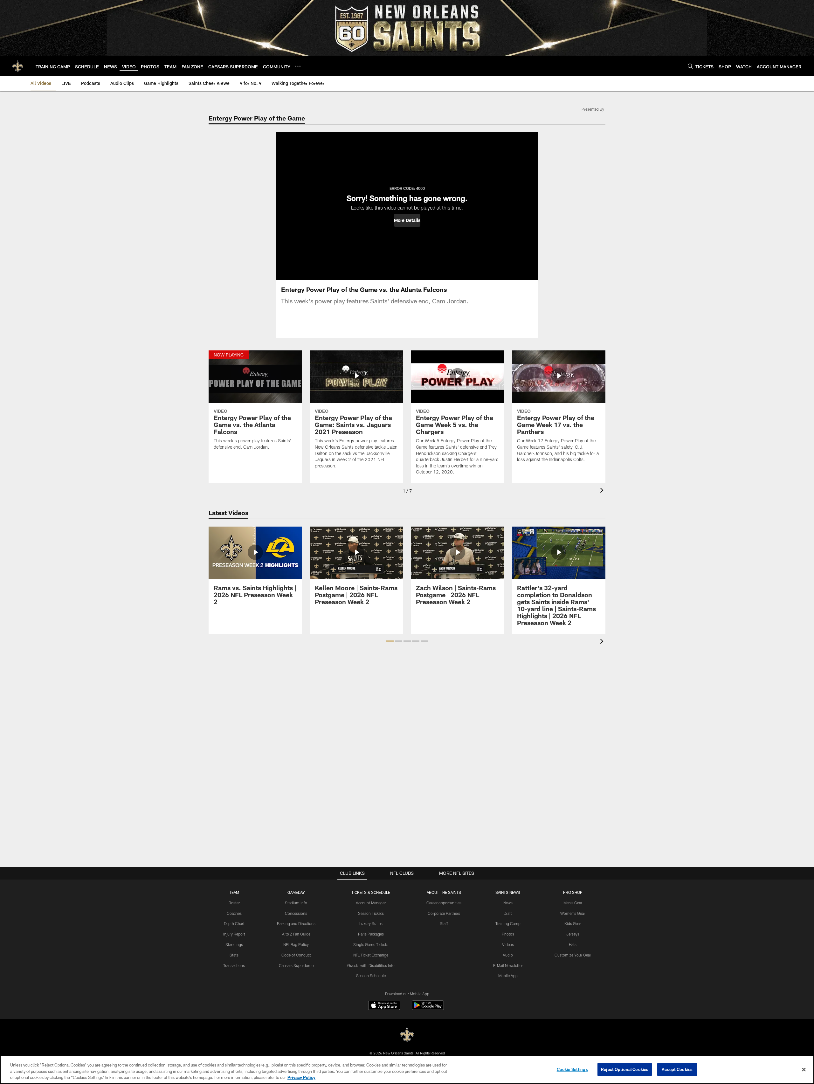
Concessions (296, 913)
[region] (407, 1070)
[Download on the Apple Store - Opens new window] (384, 1006)
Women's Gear (572, 913)
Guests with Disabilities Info (371, 965)
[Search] (690, 66)
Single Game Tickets (370, 944)
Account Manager (371, 903)
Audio (508, 955)
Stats (234, 955)
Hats (572, 944)
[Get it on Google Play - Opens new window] (428, 1008)
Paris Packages (371, 934)
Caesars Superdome (296, 965)
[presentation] (602, 491)
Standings (234, 944)
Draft (508, 913)
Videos (508, 944)
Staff (444, 923)
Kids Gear (572, 923)
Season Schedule (371, 975)
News (508, 903)
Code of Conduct (296, 955)
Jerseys (572, 934)
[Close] (804, 1069)
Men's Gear (572, 903)
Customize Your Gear (573, 955)
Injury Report (234, 934)
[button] (407, 220)
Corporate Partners (444, 913)
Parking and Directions (296, 923)
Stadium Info (296, 903)
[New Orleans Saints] (407, 1035)
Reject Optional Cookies (624, 1069)
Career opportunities (443, 903)
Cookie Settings (572, 1069)
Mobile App (508, 975)
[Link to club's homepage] (17, 65)
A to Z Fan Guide (296, 934)
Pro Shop (573, 892)
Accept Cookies (677, 1069)
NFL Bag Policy (296, 944)
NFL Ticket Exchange (370, 955)
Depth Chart (234, 923)
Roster (234, 903)
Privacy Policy (301, 1077)
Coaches (234, 913)
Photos (508, 934)
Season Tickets (371, 913)
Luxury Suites (371, 923)
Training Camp (508, 923)
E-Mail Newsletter (508, 965)
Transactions (234, 965)
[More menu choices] (297, 66)
